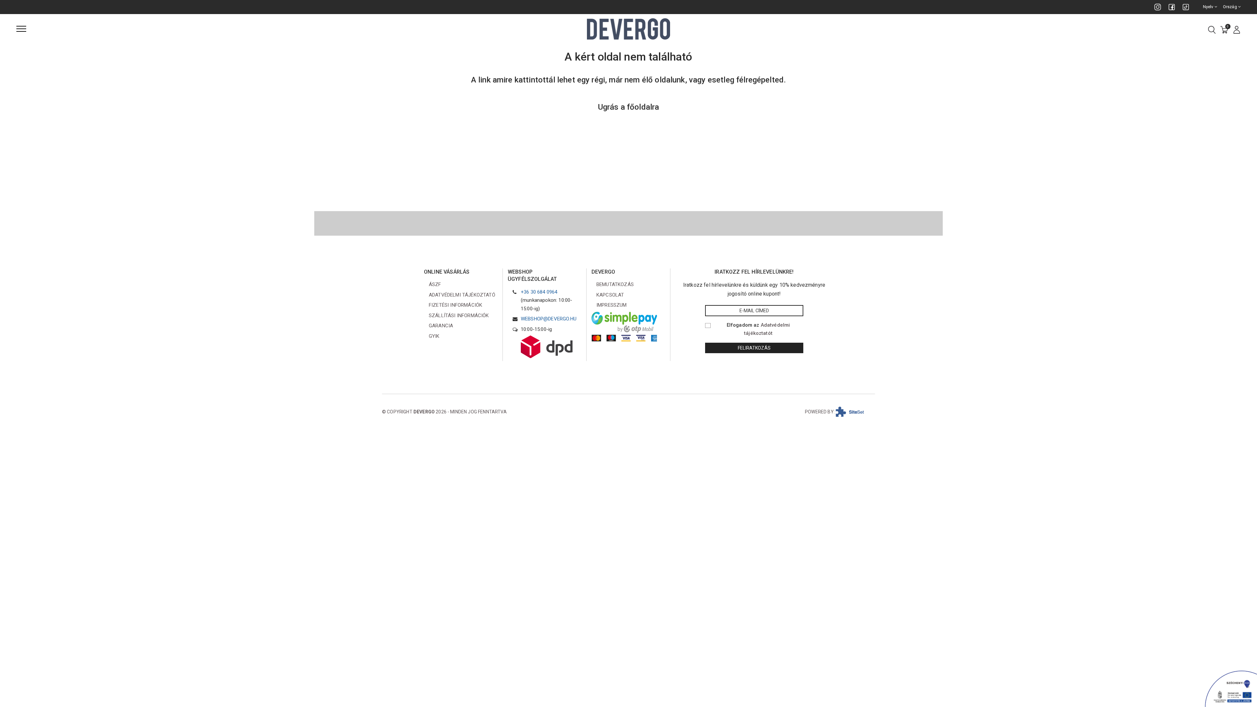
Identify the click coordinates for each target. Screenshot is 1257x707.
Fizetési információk (455, 305)
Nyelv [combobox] (1208, 6)
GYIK (434, 336)
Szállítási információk (459, 315)
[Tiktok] (1186, 7)
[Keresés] (1212, 30)
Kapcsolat (610, 295)
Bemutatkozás (615, 284)
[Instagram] (1158, 7)
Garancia (441, 326)
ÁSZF (435, 284)
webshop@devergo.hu (548, 319)
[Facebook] (1172, 7)
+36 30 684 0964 (539, 292)
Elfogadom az (758, 329)
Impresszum (611, 305)
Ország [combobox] (1230, 6)
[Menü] (21, 29)
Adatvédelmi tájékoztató (462, 295)
